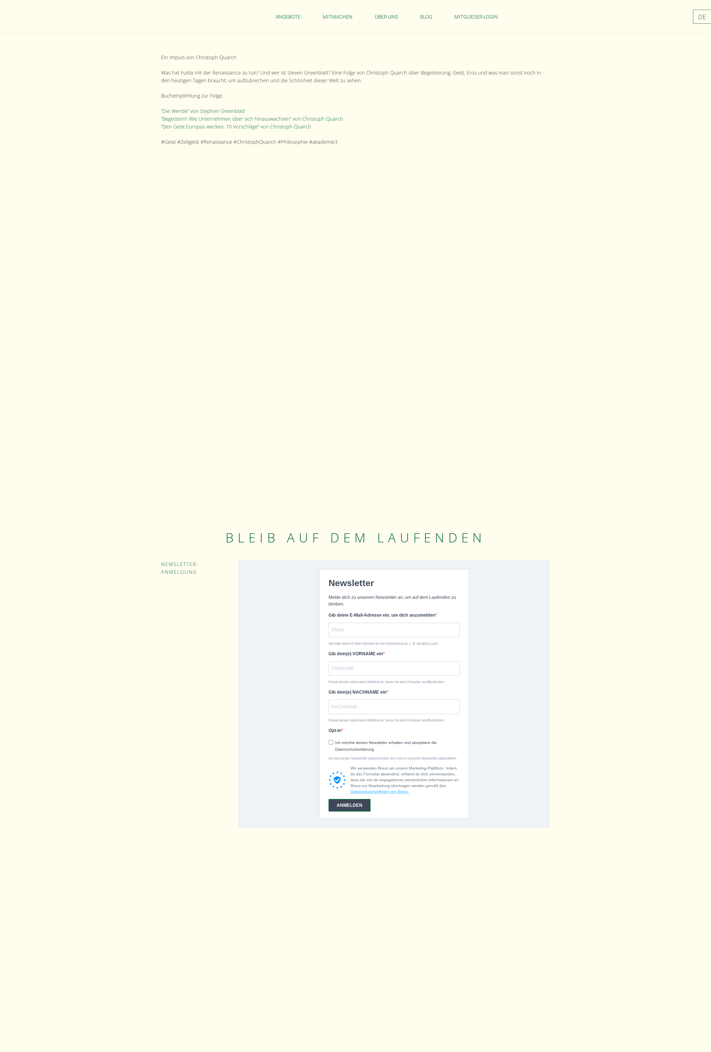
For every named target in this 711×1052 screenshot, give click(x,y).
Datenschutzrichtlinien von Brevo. (380, 791)
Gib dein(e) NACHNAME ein (358, 692)
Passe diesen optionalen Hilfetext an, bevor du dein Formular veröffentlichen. (387, 682)
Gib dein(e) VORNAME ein (356, 653)
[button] (305, 17)
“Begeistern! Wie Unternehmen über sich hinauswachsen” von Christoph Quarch (252, 118)
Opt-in (335, 730)
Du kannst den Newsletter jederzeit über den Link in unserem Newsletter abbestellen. (393, 758)
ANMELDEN (349, 805)
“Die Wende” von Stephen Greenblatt (203, 111)
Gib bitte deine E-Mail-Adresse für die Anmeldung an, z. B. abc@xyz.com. (384, 644)
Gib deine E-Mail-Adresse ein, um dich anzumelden (382, 615)
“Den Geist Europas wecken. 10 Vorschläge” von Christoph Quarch (236, 126)
